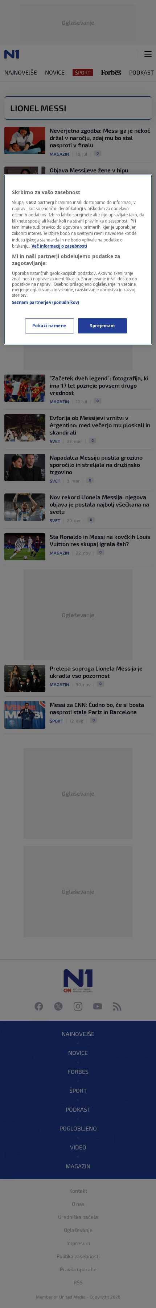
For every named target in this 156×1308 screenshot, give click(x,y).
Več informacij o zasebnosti (59, 246)
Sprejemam (102, 325)
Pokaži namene (49, 325)
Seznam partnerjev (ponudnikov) (45, 302)
